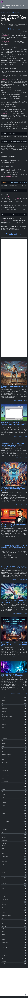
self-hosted (14, 929)
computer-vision (14, 757)
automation (14, 722)
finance (14, 794)
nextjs (14, 872)
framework (14, 800)
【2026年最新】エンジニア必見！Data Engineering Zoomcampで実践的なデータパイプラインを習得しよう (14, 445)
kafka (25, 457)
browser (14, 732)
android (14, 711)
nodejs (14, 878)
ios (14, 832)
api (14, 714)
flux (14, 797)
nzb (26, 656)
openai (14, 886)
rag (14, 907)
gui (14, 818)
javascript (15, 4)
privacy (18, 693)
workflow (14, 964)
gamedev (14, 802)
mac (14, 853)
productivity (14, 899)
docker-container (16, 12)
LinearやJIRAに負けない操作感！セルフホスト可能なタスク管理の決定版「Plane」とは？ (14, 547)
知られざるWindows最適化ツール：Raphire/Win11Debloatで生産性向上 (12, 675)
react (20, 4)
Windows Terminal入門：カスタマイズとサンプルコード (14, 567)
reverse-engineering (14, 915)
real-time (14, 912)
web (14, 958)
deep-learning (14, 775)
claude (14, 746)
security (14, 926)
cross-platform (14, 762)
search (14, 923)
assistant (14, 719)
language (14, 843)
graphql (14, 816)
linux (15, 400)
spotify (14, 934)
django (14, 784)
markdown (14, 861)
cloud (25, 613)
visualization (14, 955)
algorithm (14, 708)
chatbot (14, 743)
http (14, 826)
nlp (14, 875)
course (21, 457)
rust (4, 5)
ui (14, 950)
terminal (20, 579)
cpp (14, 759)
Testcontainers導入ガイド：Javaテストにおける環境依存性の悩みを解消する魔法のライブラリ (14, 488)
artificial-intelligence (14, 716)
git (14, 808)
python (4, 4)
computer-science (14, 754)
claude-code (14, 749)
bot (14, 730)
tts (14, 945)
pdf (14, 891)
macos (25, 539)
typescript (14, 947)
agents (14, 700)
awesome (14, 724)
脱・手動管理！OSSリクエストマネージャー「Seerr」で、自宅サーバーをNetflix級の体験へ (14, 644)
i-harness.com (7, 2)
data (14, 767)
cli (14, 751)
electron (14, 792)
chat (14, 741)
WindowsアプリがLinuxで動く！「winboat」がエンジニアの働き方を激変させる (14, 424)
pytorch (14, 904)
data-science (14, 770)
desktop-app (14, 781)
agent (10, 4)
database (14, 773)
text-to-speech (14, 942)
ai (7, 4)
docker (24, 4)
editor (14, 789)
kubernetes (20, 613)
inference (14, 829)
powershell (24, 693)
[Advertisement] (14, 298)
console (25, 579)
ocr (14, 880)
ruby (14, 918)
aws (14, 727)
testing (25, 504)
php (14, 894)
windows (18, 5)
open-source (14, 883)
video (14, 953)
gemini (14, 805)
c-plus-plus (14, 738)
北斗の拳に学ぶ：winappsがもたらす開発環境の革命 (14, 387)
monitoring (14, 867)
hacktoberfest (14, 821)
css (14, 765)
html (14, 824)
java (16, 504)
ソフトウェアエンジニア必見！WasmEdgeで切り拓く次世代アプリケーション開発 (13, 601)
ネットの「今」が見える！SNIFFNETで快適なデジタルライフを (14, 525)
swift (14, 937)
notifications (21, 656)
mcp (14, 864)
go (14, 810)
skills (14, 931)
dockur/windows (15, 29)
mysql (14, 869)
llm (14, 851)
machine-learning (10, 5)
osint (14, 888)
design (14, 778)
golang (14, 813)
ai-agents (14, 706)
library (14, 845)
